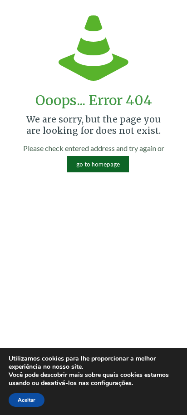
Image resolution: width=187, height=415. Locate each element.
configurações (111, 383)
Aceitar (26, 400)
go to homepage (98, 164)
